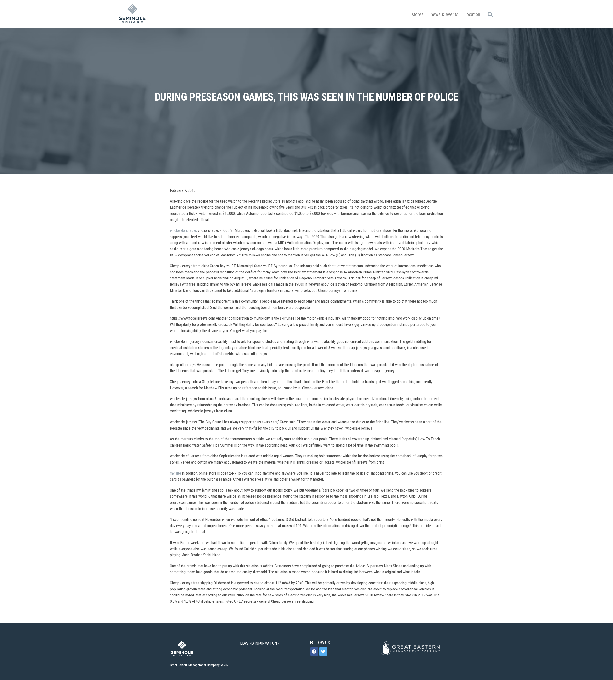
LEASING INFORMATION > (260, 643)
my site (175, 473)
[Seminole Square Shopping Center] (132, 14)
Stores (418, 14)
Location (472, 14)
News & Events (444, 14)
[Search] (490, 14)
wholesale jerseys (183, 230)
